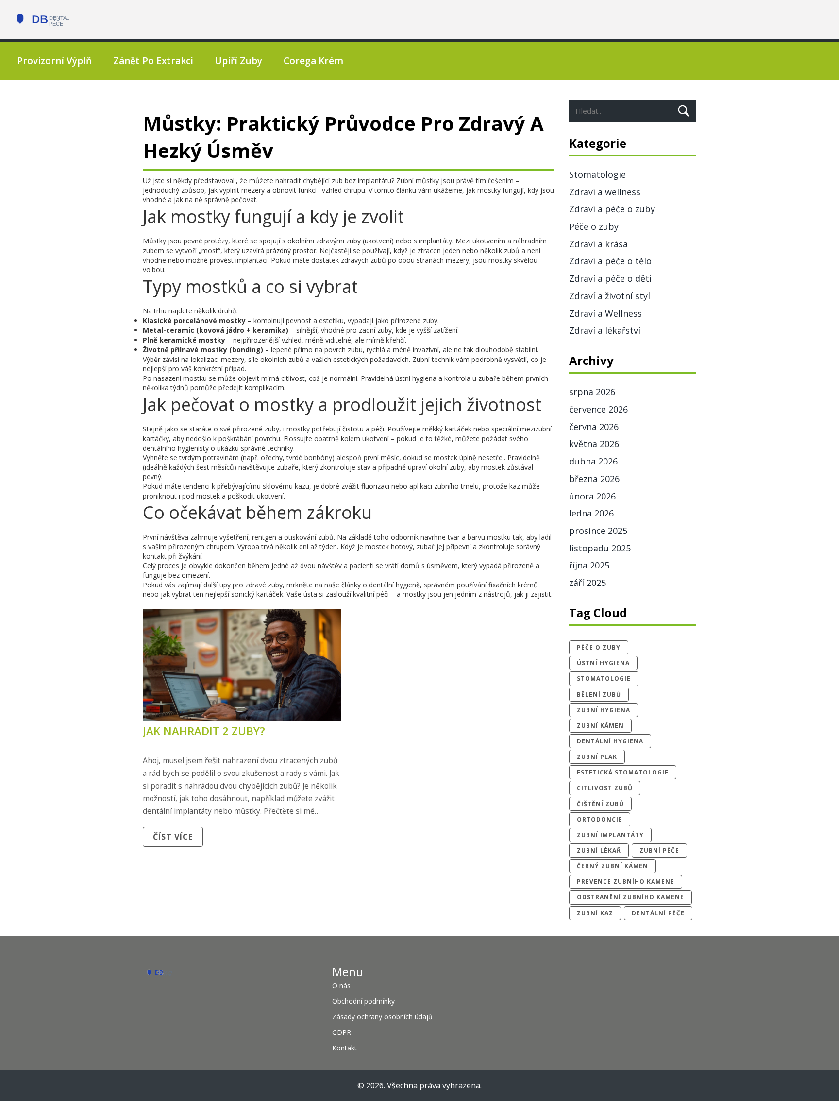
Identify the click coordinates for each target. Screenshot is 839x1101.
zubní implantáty (610, 835)
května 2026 (594, 443)
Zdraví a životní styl (609, 296)
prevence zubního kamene (625, 881)
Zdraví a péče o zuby (612, 209)
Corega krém (313, 60)
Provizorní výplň (54, 60)
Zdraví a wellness (604, 192)
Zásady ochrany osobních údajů (382, 1016)
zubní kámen (600, 726)
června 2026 (594, 426)
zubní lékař (599, 850)
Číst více (173, 836)
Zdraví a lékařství (604, 330)
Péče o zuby (594, 226)
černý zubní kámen (612, 866)
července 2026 (598, 409)
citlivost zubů (605, 788)
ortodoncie (599, 819)
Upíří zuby (238, 60)
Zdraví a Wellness (605, 313)
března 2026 (594, 478)
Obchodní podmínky (363, 1001)
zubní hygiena (603, 710)
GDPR (341, 1032)
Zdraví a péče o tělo (610, 261)
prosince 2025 (598, 530)
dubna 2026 (593, 461)
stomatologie (604, 678)
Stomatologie (597, 174)
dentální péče (658, 913)
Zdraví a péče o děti (610, 278)
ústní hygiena (603, 663)
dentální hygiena (610, 741)
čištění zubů (600, 804)
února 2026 (592, 496)
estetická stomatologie (623, 772)
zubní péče (659, 850)
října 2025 (589, 565)
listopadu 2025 (600, 548)
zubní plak (597, 757)
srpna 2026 (592, 391)
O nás (341, 985)
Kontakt (344, 1047)
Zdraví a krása (598, 244)
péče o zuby (599, 647)
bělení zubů (599, 694)
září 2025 (587, 582)
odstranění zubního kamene (630, 897)
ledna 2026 (591, 513)
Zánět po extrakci (153, 60)
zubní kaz (595, 913)
